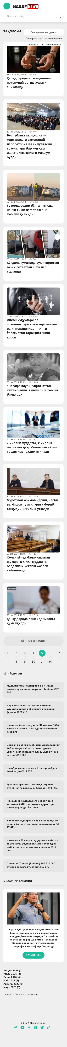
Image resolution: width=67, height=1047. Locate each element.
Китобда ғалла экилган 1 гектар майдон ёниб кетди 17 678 (32, 770)
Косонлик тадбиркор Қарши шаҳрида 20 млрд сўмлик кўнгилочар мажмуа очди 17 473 (32, 824)
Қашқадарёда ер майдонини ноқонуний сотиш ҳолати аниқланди (29, 83)
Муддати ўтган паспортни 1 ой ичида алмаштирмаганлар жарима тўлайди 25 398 (33, 689)
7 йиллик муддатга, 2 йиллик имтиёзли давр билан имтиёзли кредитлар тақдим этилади (32, 447)
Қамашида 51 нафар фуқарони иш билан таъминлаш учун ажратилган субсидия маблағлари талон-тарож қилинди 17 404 (32, 845)
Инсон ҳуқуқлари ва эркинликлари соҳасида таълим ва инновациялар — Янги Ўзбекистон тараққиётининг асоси (32, 328)
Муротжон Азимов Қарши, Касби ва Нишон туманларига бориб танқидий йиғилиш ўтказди (32, 504)
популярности (53, 44)
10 (33, 661)
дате (51, 32)
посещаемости (53, 51)
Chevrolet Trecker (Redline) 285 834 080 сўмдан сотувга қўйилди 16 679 (31, 865)
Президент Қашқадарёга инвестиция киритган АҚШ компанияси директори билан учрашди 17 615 (30, 804)
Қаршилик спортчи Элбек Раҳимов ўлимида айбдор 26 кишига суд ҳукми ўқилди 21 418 (31, 709)
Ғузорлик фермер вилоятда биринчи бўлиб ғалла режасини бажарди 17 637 (33, 786)
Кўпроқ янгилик (33, 641)
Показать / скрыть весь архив (20, 994)
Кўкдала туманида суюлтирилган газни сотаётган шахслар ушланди (33, 267)
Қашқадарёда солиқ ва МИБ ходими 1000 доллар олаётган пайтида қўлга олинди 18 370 (33, 728)
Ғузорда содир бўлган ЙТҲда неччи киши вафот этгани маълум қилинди (30, 210)
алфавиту (53, 57)
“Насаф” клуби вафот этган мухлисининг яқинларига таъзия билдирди (33, 390)
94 (50, 661)
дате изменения (53, 38)
